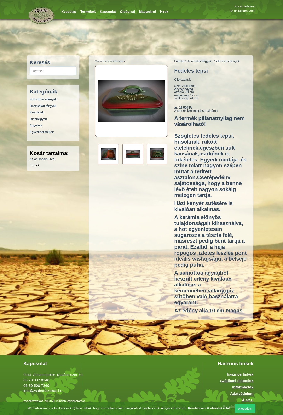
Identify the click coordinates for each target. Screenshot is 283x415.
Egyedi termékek (42, 132)
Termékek (88, 11)
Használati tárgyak (43, 106)
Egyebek (36, 125)
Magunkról (147, 11)
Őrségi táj (127, 11)
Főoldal (179, 61)
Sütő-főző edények (43, 99)
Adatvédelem (241, 394)
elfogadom (245, 408)
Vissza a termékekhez (110, 61)
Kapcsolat (108, 11)
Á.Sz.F (247, 400)
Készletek (37, 112)
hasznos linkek (240, 374)
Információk (242, 387)
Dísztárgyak (38, 119)
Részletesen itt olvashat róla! (209, 408)
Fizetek (35, 165)
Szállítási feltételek (236, 381)
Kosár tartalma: (245, 6)
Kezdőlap (68, 11)
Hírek (164, 11)
